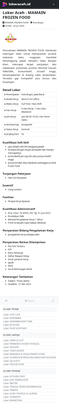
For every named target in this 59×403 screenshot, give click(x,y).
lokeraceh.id (19, 4)
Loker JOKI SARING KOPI (15, 379)
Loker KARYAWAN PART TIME (17, 321)
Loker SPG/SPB (11, 347)
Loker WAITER (10, 383)
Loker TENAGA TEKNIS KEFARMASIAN (22, 386)
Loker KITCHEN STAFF (14, 376)
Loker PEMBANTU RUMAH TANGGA (21, 343)
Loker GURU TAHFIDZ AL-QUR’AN (20, 393)
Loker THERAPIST (12, 396)
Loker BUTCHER (11, 324)
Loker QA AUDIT (11, 360)
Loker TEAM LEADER (13, 350)
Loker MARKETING (12, 400)
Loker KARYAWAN (12, 318)
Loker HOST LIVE (11, 314)
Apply (31, 301)
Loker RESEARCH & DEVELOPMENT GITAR (24, 354)
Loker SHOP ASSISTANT (15, 328)
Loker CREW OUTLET (13, 340)
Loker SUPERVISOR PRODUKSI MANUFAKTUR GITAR (29, 357)
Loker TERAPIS (10, 390)
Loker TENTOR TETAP (13, 364)
